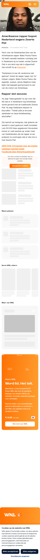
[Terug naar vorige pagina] (4, 27)
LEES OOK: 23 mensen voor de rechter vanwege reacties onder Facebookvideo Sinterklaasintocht (20, 149)
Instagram (21, 67)
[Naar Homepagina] (6, 4)
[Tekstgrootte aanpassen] (31, 27)
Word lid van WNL (20, 424)
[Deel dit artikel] (36, 27)
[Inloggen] (29, 4)
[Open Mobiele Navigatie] (35, 4)
